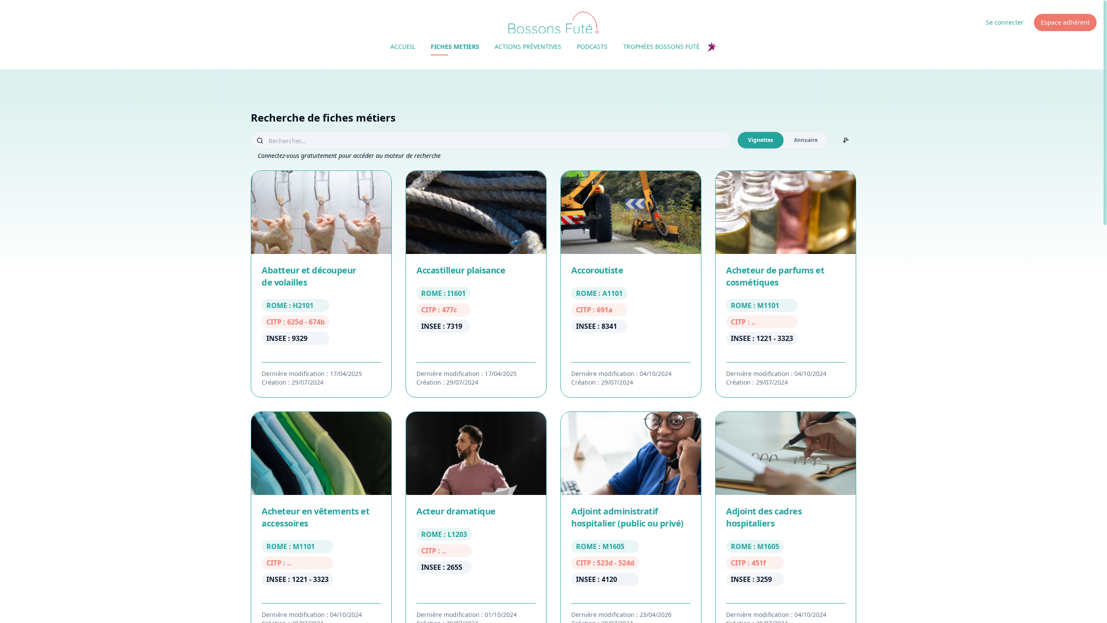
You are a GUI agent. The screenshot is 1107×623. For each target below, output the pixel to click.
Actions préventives (528, 46)
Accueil (402, 46)
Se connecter (1005, 22)
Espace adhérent (1065, 22)
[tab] (761, 140)
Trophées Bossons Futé (661, 46)
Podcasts (592, 46)
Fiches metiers (455, 46)
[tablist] (783, 140)
